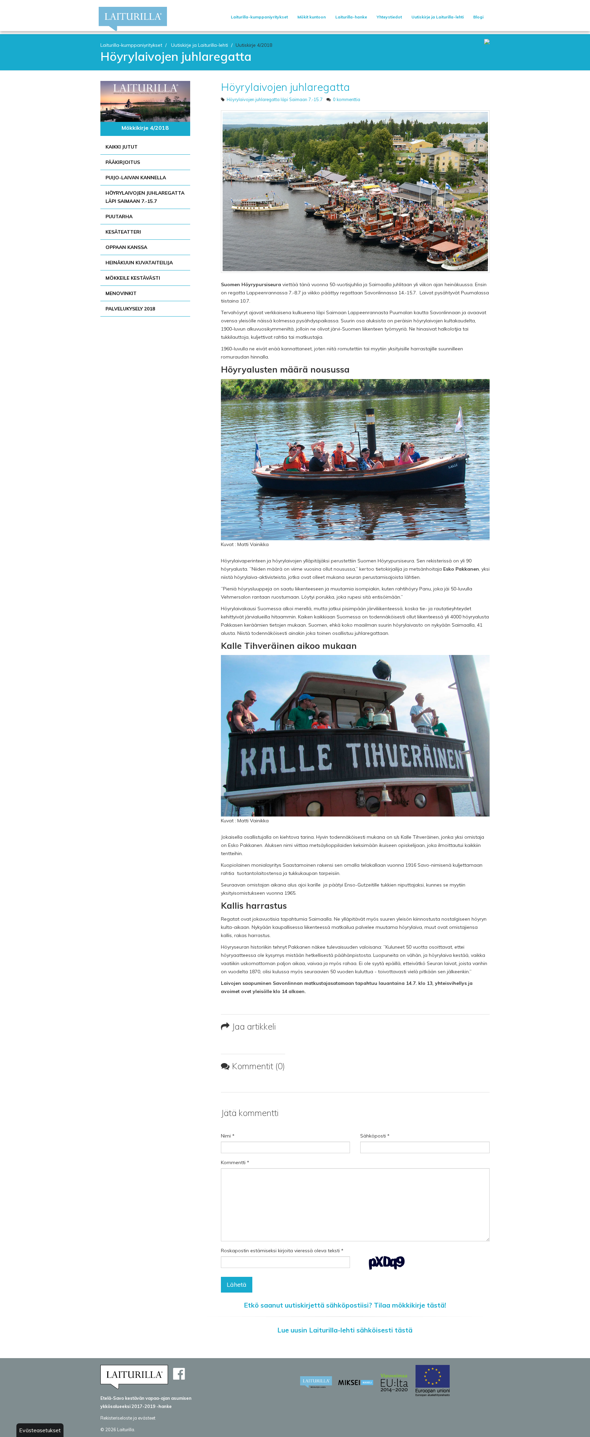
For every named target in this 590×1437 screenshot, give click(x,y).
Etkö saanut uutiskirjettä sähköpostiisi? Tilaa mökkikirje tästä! (345, 1305)
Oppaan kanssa (126, 247)
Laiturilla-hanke (351, 16)
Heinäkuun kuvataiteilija (139, 263)
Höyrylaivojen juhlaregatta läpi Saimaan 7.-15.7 (145, 197)
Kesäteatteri (123, 232)
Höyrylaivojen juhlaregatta (285, 87)
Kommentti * (235, 1162)
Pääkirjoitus (123, 162)
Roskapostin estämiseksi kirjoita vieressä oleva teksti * (282, 1250)
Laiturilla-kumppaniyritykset (259, 16)
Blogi (478, 16)
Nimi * (228, 1136)
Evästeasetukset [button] (40, 1430)
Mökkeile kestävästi (133, 278)
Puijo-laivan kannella (136, 178)
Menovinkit (121, 293)
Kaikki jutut (122, 147)
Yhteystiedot (389, 16)
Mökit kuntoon (311, 16)
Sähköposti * (375, 1136)
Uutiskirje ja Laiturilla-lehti (437, 16)
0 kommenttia (346, 99)
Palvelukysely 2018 (130, 309)
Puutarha (119, 216)
